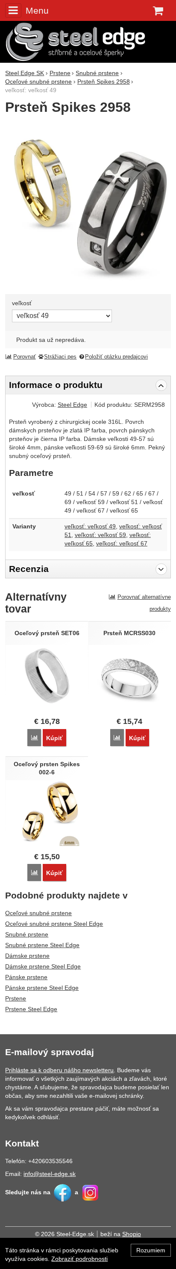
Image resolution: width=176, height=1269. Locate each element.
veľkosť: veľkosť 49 (90, 526)
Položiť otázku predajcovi (116, 357)
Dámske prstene (27, 955)
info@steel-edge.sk (49, 1173)
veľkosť (22, 303)
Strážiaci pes (60, 357)
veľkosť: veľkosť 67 (121, 543)
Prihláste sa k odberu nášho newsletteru (59, 1070)
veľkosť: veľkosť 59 (100, 534)
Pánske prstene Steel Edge (42, 987)
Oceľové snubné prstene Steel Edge (54, 923)
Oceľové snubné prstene (38, 913)
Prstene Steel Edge (31, 1009)
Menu (37, 10)
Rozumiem (150, 1250)
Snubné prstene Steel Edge (42, 945)
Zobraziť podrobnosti (79, 1258)
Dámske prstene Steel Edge (43, 966)
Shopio (131, 1234)
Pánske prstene (26, 977)
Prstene (15, 998)
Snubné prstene (26, 934)
